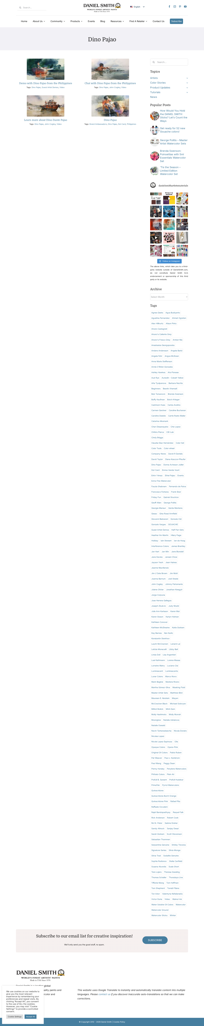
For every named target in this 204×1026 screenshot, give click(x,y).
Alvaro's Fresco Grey (160, 340)
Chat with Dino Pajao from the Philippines (110, 83)
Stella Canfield (175, 861)
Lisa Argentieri (169, 654)
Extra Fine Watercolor (161, 481)
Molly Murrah (175, 714)
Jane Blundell (177, 551)
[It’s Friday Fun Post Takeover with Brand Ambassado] (182, 237)
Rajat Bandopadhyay (160, 812)
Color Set (180, 443)
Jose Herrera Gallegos (161, 600)
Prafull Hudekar (176, 779)
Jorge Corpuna (158, 595)
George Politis (170, 502)
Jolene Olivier (157, 589)
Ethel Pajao (170, 475)
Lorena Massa (173, 660)
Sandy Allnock (157, 828)
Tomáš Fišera (173, 888)
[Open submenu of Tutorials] (186, 92)
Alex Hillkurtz (157, 323)
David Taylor (157, 459)
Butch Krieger (173, 399)
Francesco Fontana (160, 492)
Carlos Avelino (174, 405)
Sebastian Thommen (160, 839)
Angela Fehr (156, 356)
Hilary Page (176, 535)
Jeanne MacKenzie (160, 568)
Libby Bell (173, 649)
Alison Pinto (171, 323)
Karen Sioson (157, 616)
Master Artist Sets (159, 693)
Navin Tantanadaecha (161, 731)
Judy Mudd (173, 606)
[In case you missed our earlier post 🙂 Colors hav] (182, 224)
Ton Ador (155, 894)
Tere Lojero (156, 872)
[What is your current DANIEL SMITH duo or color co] (182, 198)
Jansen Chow (171, 557)
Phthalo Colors (157, 774)
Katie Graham (178, 627)
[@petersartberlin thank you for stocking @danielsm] (169, 237)
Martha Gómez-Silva (160, 687)
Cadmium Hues (158, 405)
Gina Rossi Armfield (168, 513)
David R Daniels (175, 454)
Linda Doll (155, 654)
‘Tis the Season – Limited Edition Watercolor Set (170, 170)
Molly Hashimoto (158, 714)
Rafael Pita (175, 801)
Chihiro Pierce (157, 432)
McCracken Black (159, 703)
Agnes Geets (157, 312)
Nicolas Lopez (157, 736)
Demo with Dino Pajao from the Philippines (45, 83)
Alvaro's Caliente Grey (161, 334)
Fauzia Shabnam (159, 486)
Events (180, 475)
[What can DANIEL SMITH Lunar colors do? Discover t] (156, 198)
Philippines (131, 124)
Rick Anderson (158, 817)
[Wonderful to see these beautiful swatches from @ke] (182, 251)
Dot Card (122, 124)
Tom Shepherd (158, 888)
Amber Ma (177, 340)
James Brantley (178, 546)
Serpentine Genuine (160, 845)
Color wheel (169, 448)
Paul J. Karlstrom (172, 758)
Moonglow (156, 720)
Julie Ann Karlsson (159, 611)
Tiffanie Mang (157, 883)
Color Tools (156, 448)
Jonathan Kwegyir (174, 589)
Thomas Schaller (158, 877)
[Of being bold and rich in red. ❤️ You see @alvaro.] (156, 211)
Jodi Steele (173, 579)
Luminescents (171, 671)
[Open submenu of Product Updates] (186, 87)
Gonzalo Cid (176, 519)
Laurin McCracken (159, 644)
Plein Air (170, 774)
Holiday (154, 540)
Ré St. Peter (156, 823)
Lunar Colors (157, 676)
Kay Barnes (156, 633)
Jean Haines (171, 562)
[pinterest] (180, 6)
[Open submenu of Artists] (186, 78)
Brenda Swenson (175, 394)
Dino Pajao (36, 87)
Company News (158, 454)
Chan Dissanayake (159, 426)
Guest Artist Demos (50, 87)
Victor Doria (156, 899)
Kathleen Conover (159, 622)
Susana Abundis (158, 866)
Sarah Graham (157, 834)
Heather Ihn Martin (159, 535)
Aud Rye (155, 378)
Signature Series (158, 850)
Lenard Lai (175, 644)
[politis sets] (154, 138)
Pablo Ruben (176, 752)
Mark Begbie (157, 682)
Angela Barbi (176, 350)
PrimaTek (155, 785)
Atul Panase (173, 372)
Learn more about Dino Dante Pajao (45, 120)
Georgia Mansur (158, 508)
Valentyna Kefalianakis (172, 894)
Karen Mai (175, 611)
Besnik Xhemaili (170, 388)
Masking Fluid (178, 687)
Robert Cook (172, 817)
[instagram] (174, 6)
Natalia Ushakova (171, 720)
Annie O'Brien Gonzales (162, 367)
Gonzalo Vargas (158, 524)
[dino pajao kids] (110, 96)
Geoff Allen (156, 502)
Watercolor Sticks (159, 915)
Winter (173, 915)
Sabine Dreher (171, 823)
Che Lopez (176, 426)
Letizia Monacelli (159, 649)
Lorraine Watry (158, 665)
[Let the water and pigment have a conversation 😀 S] (156, 251)
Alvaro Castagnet (159, 329)
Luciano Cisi (172, 665)
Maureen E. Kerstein (160, 698)
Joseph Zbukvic (158, 606)
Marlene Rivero (172, 682)
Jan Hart (155, 551)
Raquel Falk (178, 812)
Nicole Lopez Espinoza (161, 741)
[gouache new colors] (154, 126)
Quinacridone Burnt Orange (163, 796)
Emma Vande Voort (170, 470)
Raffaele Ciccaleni (159, 807)
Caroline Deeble (158, 416)
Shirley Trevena (179, 845)
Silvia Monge (174, 850)
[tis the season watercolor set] (154, 167)
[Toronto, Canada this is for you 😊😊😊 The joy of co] (169, 211)
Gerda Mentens (175, 508)
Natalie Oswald (158, 725)
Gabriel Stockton (171, 497)
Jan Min (165, 551)
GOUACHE (173, 524)
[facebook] (169, 6)
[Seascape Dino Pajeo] (45, 96)
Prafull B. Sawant (159, 779)
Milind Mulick (157, 709)
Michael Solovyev (178, 703)
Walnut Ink (177, 899)
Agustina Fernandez (160, 318)
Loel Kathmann (158, 660)
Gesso (154, 513)
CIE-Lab (170, 432)
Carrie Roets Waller (176, 416)
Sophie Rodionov (159, 861)
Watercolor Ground (159, 910)
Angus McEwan (172, 356)
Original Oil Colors (159, 752)
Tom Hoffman (172, 883)
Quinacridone (157, 790)
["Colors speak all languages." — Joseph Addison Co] (156, 224)
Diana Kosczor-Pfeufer (175, 459)
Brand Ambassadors (98, 124)
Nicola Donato (180, 731)
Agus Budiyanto (173, 312)
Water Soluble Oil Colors (162, 904)
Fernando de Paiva (177, 486)
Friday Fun (156, 497)
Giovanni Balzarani (159, 519)
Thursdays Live (176, 877)
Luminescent (157, 671)
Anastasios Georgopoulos (162, 345)
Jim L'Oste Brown (159, 573)
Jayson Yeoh (157, 562)
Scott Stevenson (174, 834)
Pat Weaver (156, 758)
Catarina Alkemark (159, 421)
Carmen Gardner (158, 410)
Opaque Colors (158, 747)
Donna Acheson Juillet (173, 464)
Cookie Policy (119, 1022)
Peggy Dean (169, 763)
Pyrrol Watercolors (170, 785)
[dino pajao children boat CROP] (45, 59)
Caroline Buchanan (177, 410)
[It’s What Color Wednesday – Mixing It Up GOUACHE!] (169, 198)
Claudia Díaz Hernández (162, 443)
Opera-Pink (173, 747)
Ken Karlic (168, 633)
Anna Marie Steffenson (161, 361)
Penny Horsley (157, 769)
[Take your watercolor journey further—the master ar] (156, 237)
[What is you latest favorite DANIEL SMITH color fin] (182, 211)
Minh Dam (170, 709)
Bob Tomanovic (158, 394)
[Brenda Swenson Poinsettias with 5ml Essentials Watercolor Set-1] (154, 152)
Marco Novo (171, 676)
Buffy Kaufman (158, 399)
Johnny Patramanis (174, 584)
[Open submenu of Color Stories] (186, 83)
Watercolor (181, 904)
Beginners (155, 388)
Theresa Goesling (172, 872)
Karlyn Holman (172, 616)
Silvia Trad (156, 855)
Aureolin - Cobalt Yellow (172, 378)
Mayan (175, 698)
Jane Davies (157, 557)
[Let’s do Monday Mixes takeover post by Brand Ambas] (169, 224)
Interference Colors (160, 546)
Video (62, 87)
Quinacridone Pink (159, 801)
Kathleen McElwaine (160, 627)
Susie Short (174, 866)
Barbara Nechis (176, 383)
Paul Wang (156, 763)
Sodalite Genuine (171, 855)
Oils (176, 741)
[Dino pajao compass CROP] (110, 59)
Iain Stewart (166, 540)
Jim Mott (174, 573)
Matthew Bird (176, 693)
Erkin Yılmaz (157, 475)
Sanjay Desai (173, 828)
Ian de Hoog (179, 540)
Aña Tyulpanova (158, 383)
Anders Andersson (159, 350)
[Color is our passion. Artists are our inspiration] (169, 251)
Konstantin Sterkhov (160, 638)
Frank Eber (176, 492)
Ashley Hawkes (158, 372)
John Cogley (114, 87)
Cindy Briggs (157, 437)
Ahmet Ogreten (179, 318)
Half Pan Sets (177, 530)
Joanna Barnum (158, 579)
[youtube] (185, 6)
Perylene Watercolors (176, 769)
